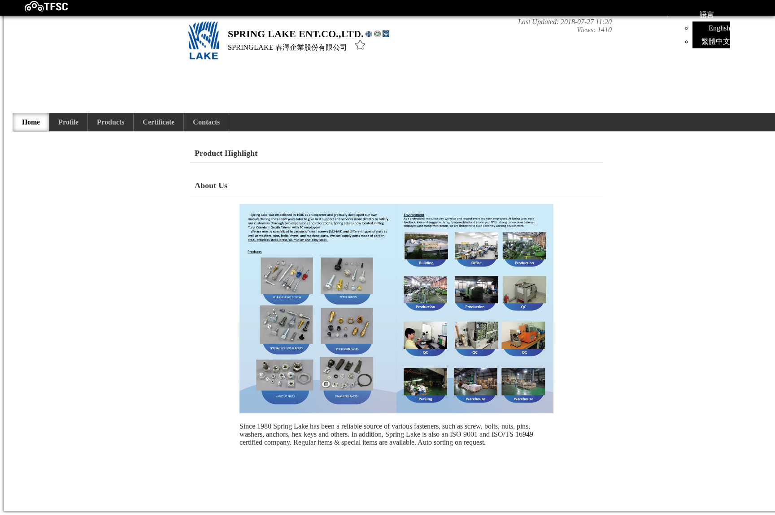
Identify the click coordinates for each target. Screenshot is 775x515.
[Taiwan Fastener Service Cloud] (38, 10)
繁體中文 (715, 41)
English (719, 28)
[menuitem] (31, 122)
